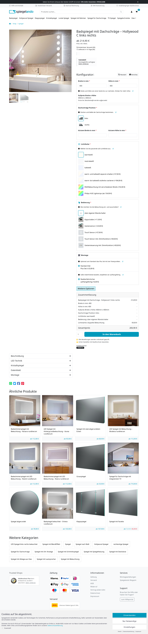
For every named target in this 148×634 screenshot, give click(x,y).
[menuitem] (13, 18)
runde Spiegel (63, 18)
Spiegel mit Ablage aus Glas (21, 559)
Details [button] (120, 631)
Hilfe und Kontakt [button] (17, 6)
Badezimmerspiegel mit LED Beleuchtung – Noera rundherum (56, 477)
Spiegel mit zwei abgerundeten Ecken (88, 430)
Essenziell (7, 628)
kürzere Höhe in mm (117, 130)
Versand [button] (93, 580)
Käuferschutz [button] (129, 6)
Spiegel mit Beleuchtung (70, 559)
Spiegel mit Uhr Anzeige (44, 552)
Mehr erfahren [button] (31, 583)
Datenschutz (95, 593)
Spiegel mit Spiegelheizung (94, 552)
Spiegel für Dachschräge (96, 18)
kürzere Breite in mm (87, 130)
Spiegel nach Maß (82, 544)
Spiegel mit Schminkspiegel (68, 552)
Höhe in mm (114, 81)
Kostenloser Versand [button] (45, 6)
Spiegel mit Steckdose (117, 552)
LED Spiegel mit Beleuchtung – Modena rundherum (120, 430)
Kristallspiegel (51, 18)
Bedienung (86, 202)
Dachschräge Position (87, 108)
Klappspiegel (40, 18)
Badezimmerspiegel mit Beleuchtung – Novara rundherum (24, 430)
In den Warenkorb (112, 334)
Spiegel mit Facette (116, 521)
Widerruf (93, 587)
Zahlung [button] (93, 577)
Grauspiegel (81, 476)
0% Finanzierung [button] (98, 6)
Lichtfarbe (86, 144)
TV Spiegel (112, 18)
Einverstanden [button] (130, 615)
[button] (87, 62)
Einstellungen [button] (129, 627)
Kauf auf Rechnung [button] (72, 6)
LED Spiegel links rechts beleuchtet (24, 544)
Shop (14, 24)
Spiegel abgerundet (18, 521)
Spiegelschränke (123, 18)
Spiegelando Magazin (128, 580)
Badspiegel (13, 18)
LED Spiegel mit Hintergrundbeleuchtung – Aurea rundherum (56, 431)
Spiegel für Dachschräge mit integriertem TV (120, 477)
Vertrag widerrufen (97, 590)
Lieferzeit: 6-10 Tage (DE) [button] (86, 49)
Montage (84, 255)
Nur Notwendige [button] (129, 621)
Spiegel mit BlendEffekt (51, 544)
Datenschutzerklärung (55, 625)
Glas (133, 18)
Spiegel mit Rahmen (78, 18)
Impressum (94, 596)
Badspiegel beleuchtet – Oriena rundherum (55, 522)
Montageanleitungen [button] (128, 577)
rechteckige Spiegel (120, 544)
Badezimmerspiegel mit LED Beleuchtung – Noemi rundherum (23, 477)
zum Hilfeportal (127, 599)
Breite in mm (84, 81)
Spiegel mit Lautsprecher (46, 559)
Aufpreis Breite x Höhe (87, 95)
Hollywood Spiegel (26, 18)
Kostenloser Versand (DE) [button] (86, 47)
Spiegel (20, 24)
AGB (92, 583)
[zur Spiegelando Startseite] (21, 11)
